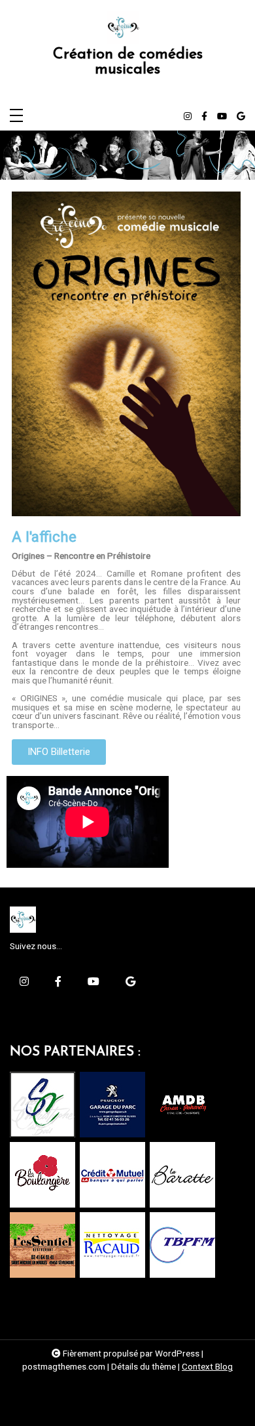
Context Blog (207, 1366)
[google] (241, 116)
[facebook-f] (204, 116)
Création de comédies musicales (128, 62)
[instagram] (188, 116)
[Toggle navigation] (16, 116)
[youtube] (222, 116)
